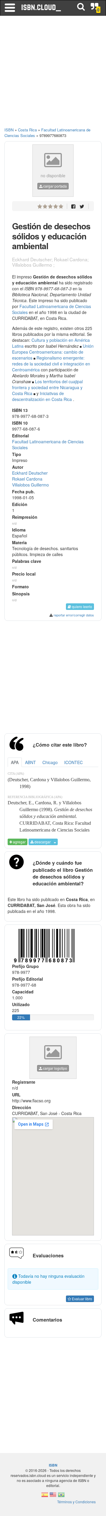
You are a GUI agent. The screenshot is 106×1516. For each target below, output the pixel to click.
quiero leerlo (81, 606)
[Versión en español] (45, 1496)
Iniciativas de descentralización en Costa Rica (42, 396)
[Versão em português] (61, 1496)
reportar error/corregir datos (74, 615)
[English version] (53, 1496)
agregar (19, 841)
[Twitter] (81, 206)
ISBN (9, 130)
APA (15, 762)
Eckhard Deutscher (30, 473)
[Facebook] (73, 206)
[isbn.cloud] (41, 7)
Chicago (50, 762)
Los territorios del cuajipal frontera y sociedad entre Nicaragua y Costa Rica (47, 387)
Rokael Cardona (27, 479)
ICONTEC (73, 762)
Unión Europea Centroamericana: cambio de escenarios (53, 352)
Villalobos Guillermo (30, 485)
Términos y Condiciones (76, 1501)
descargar (42, 841)
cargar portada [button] (54, 186)
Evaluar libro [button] (81, 1298)
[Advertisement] (53, 74)
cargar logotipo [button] (54, 1068)
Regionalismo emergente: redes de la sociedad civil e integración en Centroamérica (51, 364)
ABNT (30, 762)
